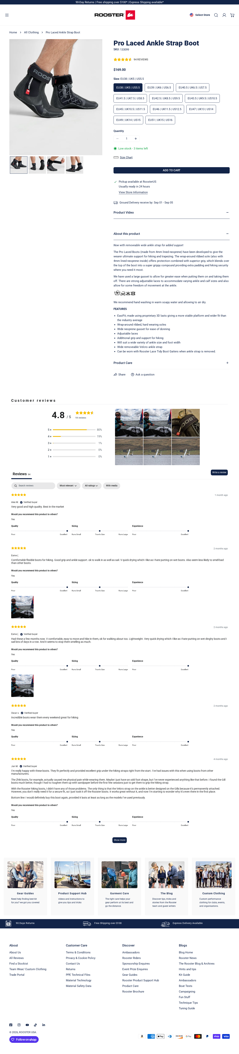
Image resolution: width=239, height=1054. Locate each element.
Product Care (130, 986)
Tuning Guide (187, 1008)
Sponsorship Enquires (136, 963)
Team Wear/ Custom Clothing (27, 969)
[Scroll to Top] (232, 1034)
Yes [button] (13, 519)
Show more (119, 840)
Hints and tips (187, 969)
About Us (15, 952)
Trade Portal (16, 974)
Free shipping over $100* (112, 2)
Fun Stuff (184, 997)
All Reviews (16, 958)
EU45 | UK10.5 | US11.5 (130, 109)
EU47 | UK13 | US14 (201, 109)
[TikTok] (35, 1025)
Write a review (219, 472)
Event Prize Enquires (135, 969)
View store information (133, 192)
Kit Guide (184, 974)
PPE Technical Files (78, 974)
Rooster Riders (131, 958)
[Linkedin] (44, 1025)
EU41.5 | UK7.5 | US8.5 (130, 98)
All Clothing (31, 32)
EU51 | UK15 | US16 (160, 120)
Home (13, 32)
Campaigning (187, 991)
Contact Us (73, 963)
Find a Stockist (18, 963)
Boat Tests (185, 986)
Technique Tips (188, 1002)
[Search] (216, 15)
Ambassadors (131, 952)
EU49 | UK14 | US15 (128, 120)
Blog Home (186, 952)
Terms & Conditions (78, 952)
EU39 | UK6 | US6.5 (159, 87)
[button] (232, 15)
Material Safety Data (78, 986)
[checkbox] (111, 485)
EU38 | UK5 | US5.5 (128, 87)
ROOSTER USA (27, 1032)
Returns (70, 969)
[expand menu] (7, 15)
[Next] (89, 98)
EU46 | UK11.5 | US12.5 (167, 109)
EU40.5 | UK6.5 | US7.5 (193, 87)
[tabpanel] (119, 664)
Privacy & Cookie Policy (80, 958)
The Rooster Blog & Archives (197, 963)
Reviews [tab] (21, 474)
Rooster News (188, 958)
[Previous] (23, 98)
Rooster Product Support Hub (140, 980)
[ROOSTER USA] (114, 15)
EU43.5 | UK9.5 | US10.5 (202, 98)
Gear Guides (129, 974)
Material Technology (78, 980)
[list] (55, 97)
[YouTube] (27, 1025)
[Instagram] (19, 1025)
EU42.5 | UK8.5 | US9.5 (166, 98)
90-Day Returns (85, 2)
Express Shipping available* (146, 2)
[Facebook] (11, 1025)
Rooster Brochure (133, 991)
